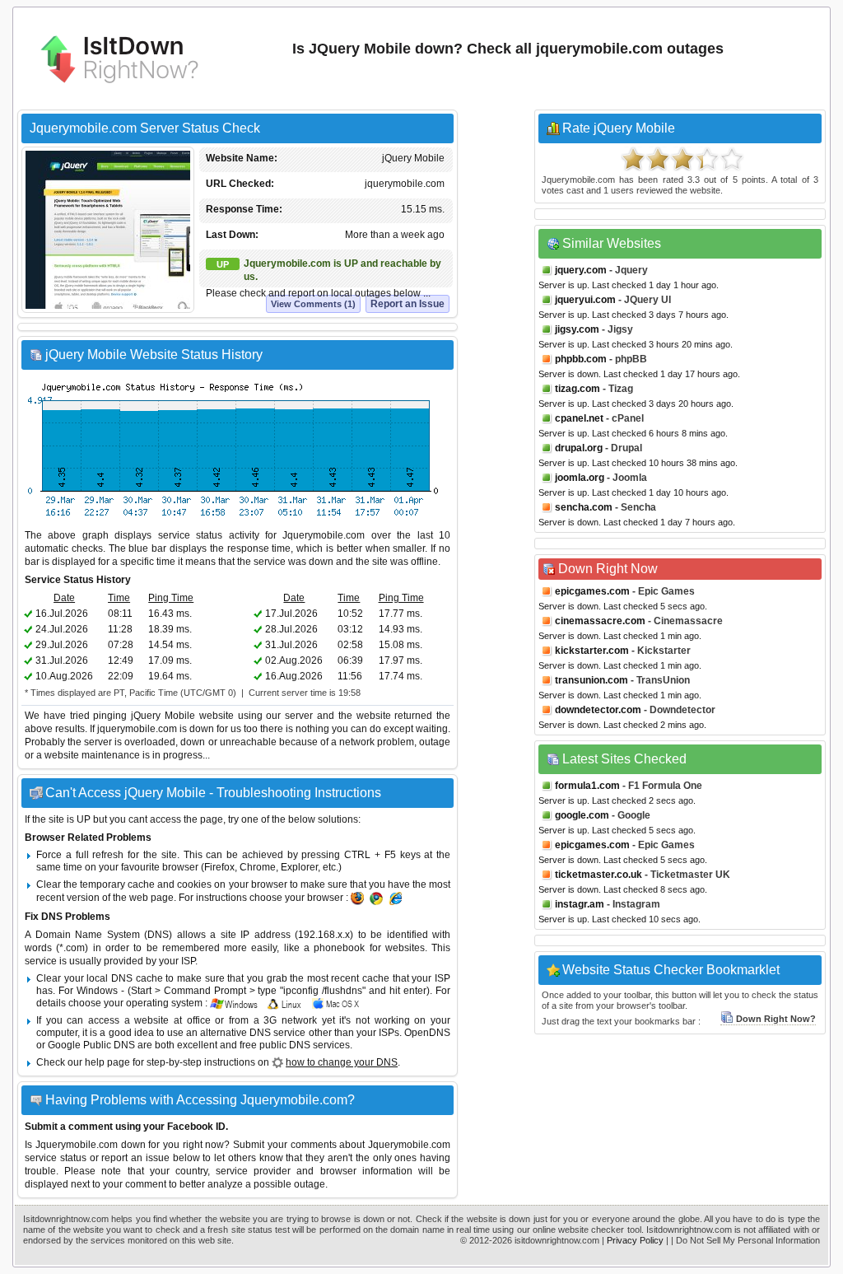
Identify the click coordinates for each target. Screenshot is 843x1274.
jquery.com (581, 270)
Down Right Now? (776, 1019)
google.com (582, 815)
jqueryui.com (585, 300)
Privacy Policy (635, 1240)
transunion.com (591, 680)
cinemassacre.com (600, 621)
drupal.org (579, 448)
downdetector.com (598, 710)
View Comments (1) (313, 304)
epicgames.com (592, 591)
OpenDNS (427, 1032)
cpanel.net (579, 418)
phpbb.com (581, 359)
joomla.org (579, 477)
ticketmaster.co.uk (598, 874)
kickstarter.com (592, 650)
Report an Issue (407, 304)
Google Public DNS (91, 1045)
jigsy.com (577, 329)
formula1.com (587, 785)
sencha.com (583, 507)
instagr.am (579, 904)
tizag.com (577, 388)
